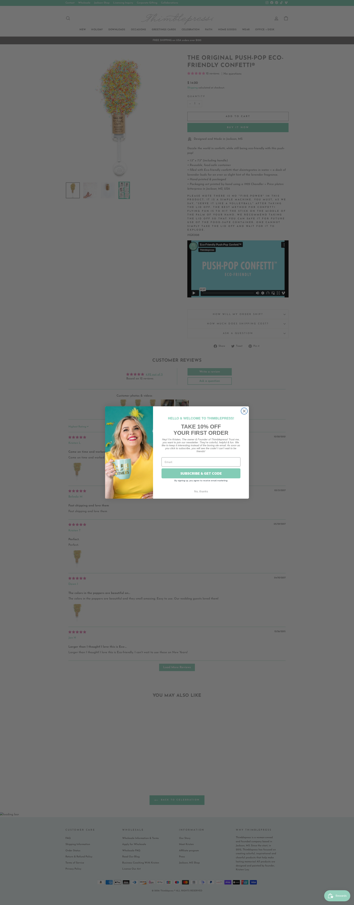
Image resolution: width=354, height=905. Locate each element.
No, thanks (201, 491)
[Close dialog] (244, 411)
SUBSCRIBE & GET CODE (201, 473)
